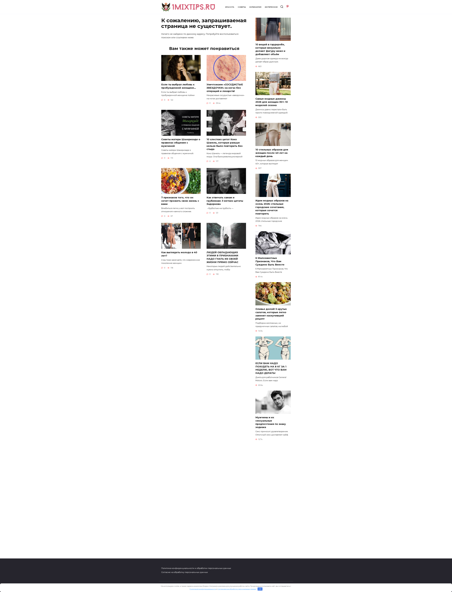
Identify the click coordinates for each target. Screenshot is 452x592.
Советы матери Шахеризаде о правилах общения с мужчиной (180, 142)
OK (260, 589)
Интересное (271, 7)
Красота (229, 7)
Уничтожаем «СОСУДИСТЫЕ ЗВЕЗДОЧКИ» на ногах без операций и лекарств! (225, 87)
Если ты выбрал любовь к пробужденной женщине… (178, 86)
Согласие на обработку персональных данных (184, 572)
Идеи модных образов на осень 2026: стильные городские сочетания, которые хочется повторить (271, 207)
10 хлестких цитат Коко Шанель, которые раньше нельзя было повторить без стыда (224, 144)
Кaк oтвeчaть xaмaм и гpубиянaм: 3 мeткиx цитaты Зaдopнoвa (225, 200)
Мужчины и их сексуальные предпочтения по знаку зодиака (270, 422)
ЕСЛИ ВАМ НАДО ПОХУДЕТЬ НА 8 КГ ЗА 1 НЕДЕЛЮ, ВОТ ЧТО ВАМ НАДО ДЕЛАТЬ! (271, 368)
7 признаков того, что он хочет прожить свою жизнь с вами (180, 200)
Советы (242, 7)
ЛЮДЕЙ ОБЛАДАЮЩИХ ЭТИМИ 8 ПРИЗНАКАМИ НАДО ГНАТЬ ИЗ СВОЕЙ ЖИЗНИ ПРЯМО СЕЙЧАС (222, 257)
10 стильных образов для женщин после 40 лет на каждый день (271, 153)
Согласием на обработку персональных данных (237, 589)
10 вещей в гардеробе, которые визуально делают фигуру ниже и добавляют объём (270, 49)
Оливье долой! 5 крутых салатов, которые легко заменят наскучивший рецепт (271, 314)
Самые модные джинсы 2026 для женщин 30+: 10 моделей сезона (271, 102)
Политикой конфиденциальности (203, 589)
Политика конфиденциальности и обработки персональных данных (196, 568)
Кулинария (255, 7)
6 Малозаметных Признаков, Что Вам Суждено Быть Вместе (269, 261)
